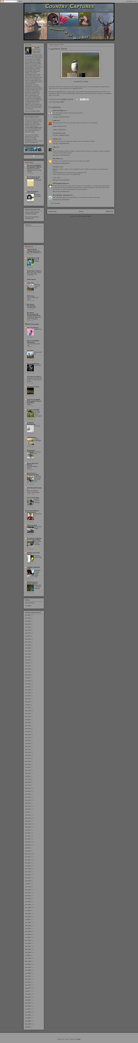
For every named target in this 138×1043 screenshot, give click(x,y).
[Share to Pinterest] (88, 99)
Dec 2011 (28, 833)
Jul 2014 (27, 740)
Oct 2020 (28, 621)
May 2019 (28, 639)
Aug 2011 (28, 845)
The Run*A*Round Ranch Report (33, 511)
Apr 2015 (28, 713)
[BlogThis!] (82, 99)
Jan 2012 (28, 830)
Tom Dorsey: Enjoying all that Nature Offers (34, 539)
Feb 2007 (28, 1006)
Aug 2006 (28, 1024)
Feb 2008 (28, 970)
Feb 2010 (28, 898)
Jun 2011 (28, 851)
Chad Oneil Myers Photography (32, 192)
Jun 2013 (28, 779)
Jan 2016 (28, 687)
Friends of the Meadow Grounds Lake (32, 217)
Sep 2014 (28, 734)
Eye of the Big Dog (33, 363)
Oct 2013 (28, 767)
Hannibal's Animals (33, 386)
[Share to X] (84, 99)
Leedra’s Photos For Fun (59, 126)
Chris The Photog (32, 327)
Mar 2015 (28, 716)
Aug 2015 (28, 701)
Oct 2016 (28, 672)
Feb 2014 (28, 755)
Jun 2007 (28, 994)
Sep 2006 (28, 1021)
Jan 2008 (28, 973)
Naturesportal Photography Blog (33, 473)
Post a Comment (55, 203)
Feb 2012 (28, 827)
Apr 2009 (28, 928)
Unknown (55, 139)
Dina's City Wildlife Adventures (33, 341)
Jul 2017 (27, 663)
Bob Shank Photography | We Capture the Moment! (34, 314)
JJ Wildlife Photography (31, 423)
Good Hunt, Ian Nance (34, 376)
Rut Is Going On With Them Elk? (37, 543)
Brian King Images (33, 324)
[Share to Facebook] (86, 99)
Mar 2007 (28, 1003)
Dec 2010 (28, 868)
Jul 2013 (27, 776)
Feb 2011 (28, 863)
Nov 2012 (28, 800)
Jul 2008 (27, 955)
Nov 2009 (28, 907)
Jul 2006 (27, 1027)
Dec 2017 (28, 657)
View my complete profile (32, 111)
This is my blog (32, 525)
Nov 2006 (28, 1015)
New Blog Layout (31, 307)
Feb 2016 (28, 684)
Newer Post (52, 211)
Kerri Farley (56, 158)
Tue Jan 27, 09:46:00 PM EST (61, 135)
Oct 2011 (27, 839)
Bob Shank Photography (31, 305)
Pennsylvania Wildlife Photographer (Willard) (34, 166)
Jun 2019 (28, 636)
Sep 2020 (28, 624)
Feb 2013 (28, 791)
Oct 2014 (28, 731)
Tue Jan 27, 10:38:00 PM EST (61, 143)
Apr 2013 (28, 785)
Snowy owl (37, 426)
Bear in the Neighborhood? (34, 252)
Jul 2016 (27, 678)
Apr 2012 (28, 821)
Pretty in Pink (38, 329)
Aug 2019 (28, 633)
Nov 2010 (28, 871)
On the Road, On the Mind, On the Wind (33, 177)
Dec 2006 (28, 1012)
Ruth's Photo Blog (58, 110)
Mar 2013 (28, 788)
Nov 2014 (28, 728)
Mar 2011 (28, 860)
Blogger (78, 1039)
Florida (57, 102)
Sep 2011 (28, 842)
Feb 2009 (28, 934)
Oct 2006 (28, 1018)
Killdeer (29, 404)
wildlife (62, 102)
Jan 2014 (28, 758)
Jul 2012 (27, 812)
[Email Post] (77, 99)
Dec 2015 (28, 690)
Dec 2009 (28, 904)
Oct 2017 (28, 660)
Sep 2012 (28, 806)
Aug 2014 (28, 737)
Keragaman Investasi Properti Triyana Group (37, 573)
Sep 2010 (28, 878)
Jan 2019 (28, 648)
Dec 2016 (28, 669)
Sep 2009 (28, 913)
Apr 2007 (28, 1000)
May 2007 (28, 997)
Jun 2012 (28, 815)
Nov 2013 (28, 764)
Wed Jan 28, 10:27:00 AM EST (61, 155)
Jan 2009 (28, 937)
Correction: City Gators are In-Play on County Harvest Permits (34, 380)
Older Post (109, 211)
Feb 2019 (28, 645)
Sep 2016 (28, 675)
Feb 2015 (28, 719)
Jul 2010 (27, 883)
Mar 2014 (28, 752)
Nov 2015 (28, 692)
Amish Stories (31, 279)
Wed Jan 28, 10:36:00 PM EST (61, 191)
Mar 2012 (28, 824)
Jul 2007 (27, 991)
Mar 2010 (28, 895)
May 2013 (28, 782)
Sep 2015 (28, 698)
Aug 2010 (28, 881)
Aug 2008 (28, 952)
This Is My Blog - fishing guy (61, 195)
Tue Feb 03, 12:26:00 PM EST (61, 199)
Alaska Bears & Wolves (34, 271)
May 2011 (28, 854)
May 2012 (28, 818)
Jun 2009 (28, 922)
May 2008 (28, 961)
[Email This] (81, 99)
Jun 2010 (28, 886)
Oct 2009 (28, 910)
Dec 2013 (28, 761)
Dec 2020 (28, 618)
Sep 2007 (28, 985)
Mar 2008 (28, 967)
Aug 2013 (28, 773)
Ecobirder (30, 350)
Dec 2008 (28, 940)
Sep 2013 (28, 770)
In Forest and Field (33, 409)
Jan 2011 (28, 866)
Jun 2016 (28, 681)
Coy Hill (36, 48)
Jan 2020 (28, 627)
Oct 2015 (28, 695)
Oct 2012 (28, 803)
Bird (54, 102)
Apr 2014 (28, 749)
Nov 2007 (28, 979)
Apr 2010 (28, 892)
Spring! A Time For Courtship (36, 501)
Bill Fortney (30, 296)
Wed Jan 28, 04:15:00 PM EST (61, 180)
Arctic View (30, 283)
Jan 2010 (28, 901)
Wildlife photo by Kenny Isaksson (32, 582)
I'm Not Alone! (38, 180)
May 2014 (28, 746)
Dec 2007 (28, 976)
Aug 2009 (28, 916)
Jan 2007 (28, 1009)
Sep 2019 (28, 630)
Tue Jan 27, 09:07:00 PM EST (61, 117)
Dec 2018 (28, 651)
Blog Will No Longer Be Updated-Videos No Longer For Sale (34, 170)
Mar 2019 (28, 642)
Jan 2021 (28, 615)
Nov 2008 (28, 943)
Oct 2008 (28, 946)
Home (81, 211)
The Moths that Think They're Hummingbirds (37, 414)
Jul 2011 (27, 848)
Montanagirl (31, 450)
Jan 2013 (28, 794)
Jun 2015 (28, 707)
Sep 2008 (28, 949)
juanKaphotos (31, 437)
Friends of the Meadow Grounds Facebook (32, 213)
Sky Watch (28, 605)
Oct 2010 (28, 875)
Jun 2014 (28, 743)
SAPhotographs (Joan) (59, 183)
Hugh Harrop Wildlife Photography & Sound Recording (34, 401)
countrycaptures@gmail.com (33, 127)
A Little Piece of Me (33, 258)
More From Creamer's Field (37, 286)
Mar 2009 (28, 931)
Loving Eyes (37, 365)
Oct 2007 (28, 982)
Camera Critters (30, 603)
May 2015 (28, 710)
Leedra (55, 120)
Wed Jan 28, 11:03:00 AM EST (61, 163)
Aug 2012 (28, 809)
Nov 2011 (28, 836)
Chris (54, 147)
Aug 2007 (28, 988)
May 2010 (28, 889)
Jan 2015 (28, 722)
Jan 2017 (28, 666)
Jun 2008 (28, 958)
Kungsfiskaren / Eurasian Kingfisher (37, 586)
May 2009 (28, 925)
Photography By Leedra (59, 133)
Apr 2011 (27, 857)
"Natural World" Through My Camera (33, 250)
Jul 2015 (27, 704)
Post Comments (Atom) (84, 216)
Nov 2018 (28, 654)
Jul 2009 (27, 919)
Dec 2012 (28, 797)
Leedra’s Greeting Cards (59, 129)
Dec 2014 (28, 725)
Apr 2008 (28, 964)
